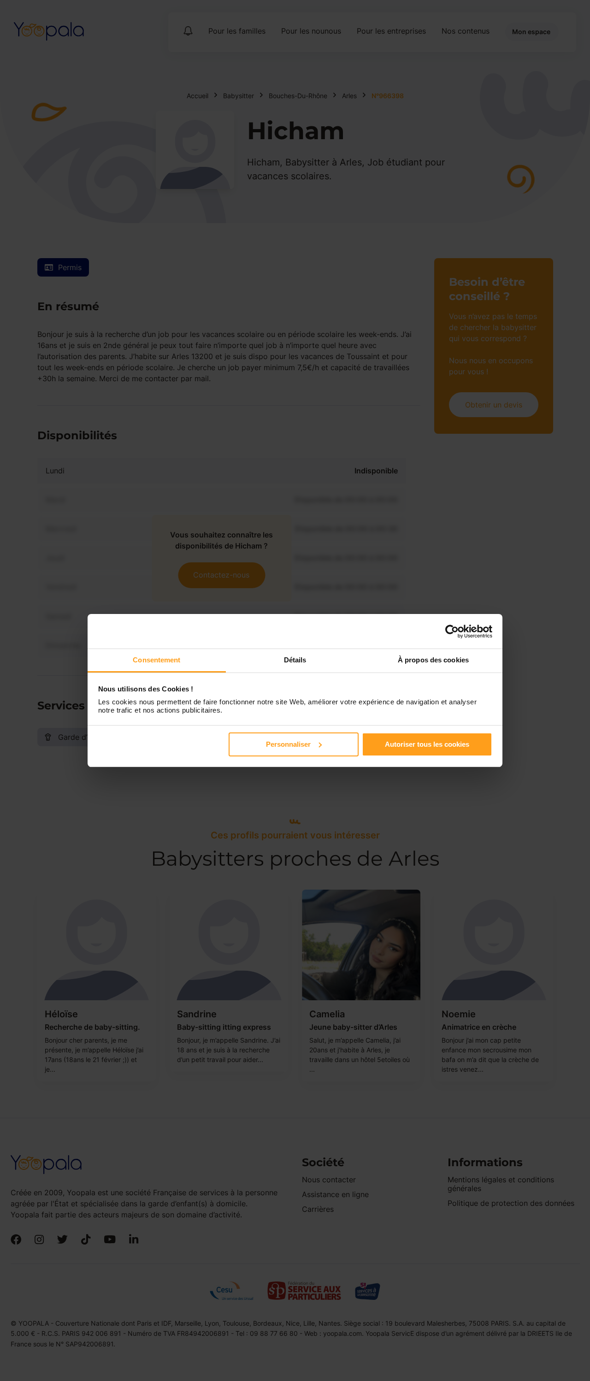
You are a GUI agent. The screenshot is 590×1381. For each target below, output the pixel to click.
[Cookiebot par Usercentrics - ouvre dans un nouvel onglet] (452, 631)
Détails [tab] (295, 660)
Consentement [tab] (156, 660)
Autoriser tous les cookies (427, 744)
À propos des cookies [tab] (433, 660)
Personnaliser (288, 744)
